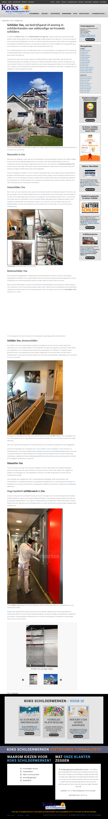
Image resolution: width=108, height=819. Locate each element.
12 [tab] (55, 686)
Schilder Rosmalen (85, 60)
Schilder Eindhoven (85, 55)
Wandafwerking (66, 13)
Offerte (25, 2)
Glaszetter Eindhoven (86, 78)
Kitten (75, 13)
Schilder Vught (84, 65)
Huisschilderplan (47, 285)
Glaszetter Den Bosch (86, 77)
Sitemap (27, 801)
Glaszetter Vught (85, 92)
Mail (10, 2)
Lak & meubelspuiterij (98, 13)
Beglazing (45, 13)
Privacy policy (11, 801)
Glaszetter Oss (85, 82)
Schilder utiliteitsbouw (86, 72)
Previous (23, 679)
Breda (92, 182)
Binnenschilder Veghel (86, 70)
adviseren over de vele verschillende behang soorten (53, 451)
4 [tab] (34, 686)
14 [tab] (42, 688)
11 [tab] (52, 686)
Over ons (64, 2)
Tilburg (97, 182)
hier (70, 180)
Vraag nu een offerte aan (15, 612)
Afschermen (103, 2)
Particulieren (88, 2)
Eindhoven (87, 182)
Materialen (96, 2)
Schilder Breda (84, 59)
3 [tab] (32, 686)
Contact (32, 2)
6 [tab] (39, 686)
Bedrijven (81, 2)
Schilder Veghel (85, 52)
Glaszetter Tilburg (85, 90)
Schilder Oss (84, 54)
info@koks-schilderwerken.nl (87, 35)
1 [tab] (27, 686)
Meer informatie (90, 39)
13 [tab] (57, 686)
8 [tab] (44, 686)
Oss (81, 184)
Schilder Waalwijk (85, 62)
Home (5, 2)
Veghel (85, 184)
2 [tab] (29, 686)
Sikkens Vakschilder (46, 199)
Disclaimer (20, 801)
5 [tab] (37, 686)
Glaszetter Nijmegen (86, 83)
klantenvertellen (12, 204)
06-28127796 (17, 2)
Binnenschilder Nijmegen (87, 69)
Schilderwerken (34, 13)
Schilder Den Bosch (86, 50)
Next (60, 679)
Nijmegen (22, 729)
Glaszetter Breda (85, 85)
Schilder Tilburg (85, 64)
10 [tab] (49, 686)
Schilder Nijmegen (85, 57)
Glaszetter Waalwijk (86, 88)
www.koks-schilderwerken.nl (87, 36)
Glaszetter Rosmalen (86, 87)
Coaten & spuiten (84, 13)
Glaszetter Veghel (85, 80)
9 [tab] (47, 686)
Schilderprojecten (72, 2)
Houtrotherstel (55, 13)
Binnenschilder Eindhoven (87, 67)
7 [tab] (42, 686)
